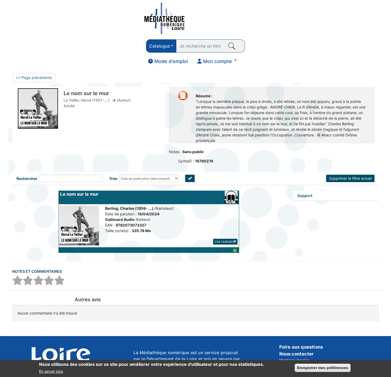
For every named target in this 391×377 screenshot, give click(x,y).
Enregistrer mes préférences (322, 368)
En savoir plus (51, 371)
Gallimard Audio (120, 219)
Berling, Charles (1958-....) (129, 208)
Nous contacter (296, 354)
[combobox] (161, 46)
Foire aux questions (301, 347)
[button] (149, 250)
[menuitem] (168, 61)
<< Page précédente (34, 77)
